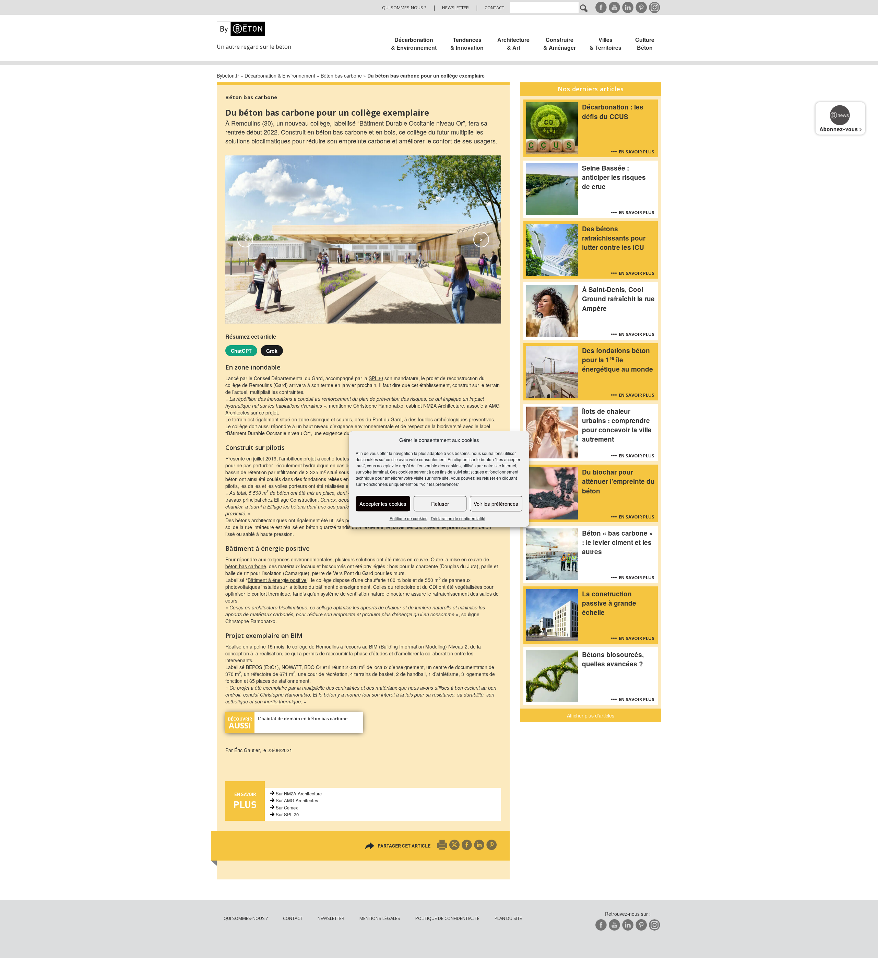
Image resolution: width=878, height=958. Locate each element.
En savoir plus (636, 152)
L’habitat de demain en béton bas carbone (303, 718)
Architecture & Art (513, 43)
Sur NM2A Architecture (299, 793)
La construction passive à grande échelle (609, 603)
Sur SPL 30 (287, 814)
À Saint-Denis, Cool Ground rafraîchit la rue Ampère (618, 299)
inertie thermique (282, 701)
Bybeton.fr (228, 75)
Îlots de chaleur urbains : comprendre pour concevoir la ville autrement (617, 425)
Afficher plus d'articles (590, 715)
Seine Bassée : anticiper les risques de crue (614, 177)
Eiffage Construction (296, 499)
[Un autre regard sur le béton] (258, 29)
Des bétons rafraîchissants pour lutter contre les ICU (613, 238)
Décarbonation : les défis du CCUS (612, 111)
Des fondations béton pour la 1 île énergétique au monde (617, 360)
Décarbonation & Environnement (414, 43)
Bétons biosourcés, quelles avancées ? (613, 659)
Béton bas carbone (341, 75)
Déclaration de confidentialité (458, 519)
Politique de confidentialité (447, 918)
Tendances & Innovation (467, 43)
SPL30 (376, 378)
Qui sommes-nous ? (404, 7)
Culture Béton (644, 43)
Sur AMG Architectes (297, 800)
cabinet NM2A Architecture (435, 405)
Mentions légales (379, 918)
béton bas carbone (245, 566)
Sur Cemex (287, 807)
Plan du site (508, 918)
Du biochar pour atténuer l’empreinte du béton (618, 481)
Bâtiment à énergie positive (277, 579)
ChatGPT (241, 350)
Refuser (440, 503)
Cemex (328, 499)
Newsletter (455, 7)
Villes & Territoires (605, 43)
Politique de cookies (408, 519)
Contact (494, 7)
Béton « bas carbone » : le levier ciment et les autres (617, 542)
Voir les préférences (496, 503)
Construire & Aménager (559, 43)
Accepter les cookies (382, 503)
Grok (271, 350)
